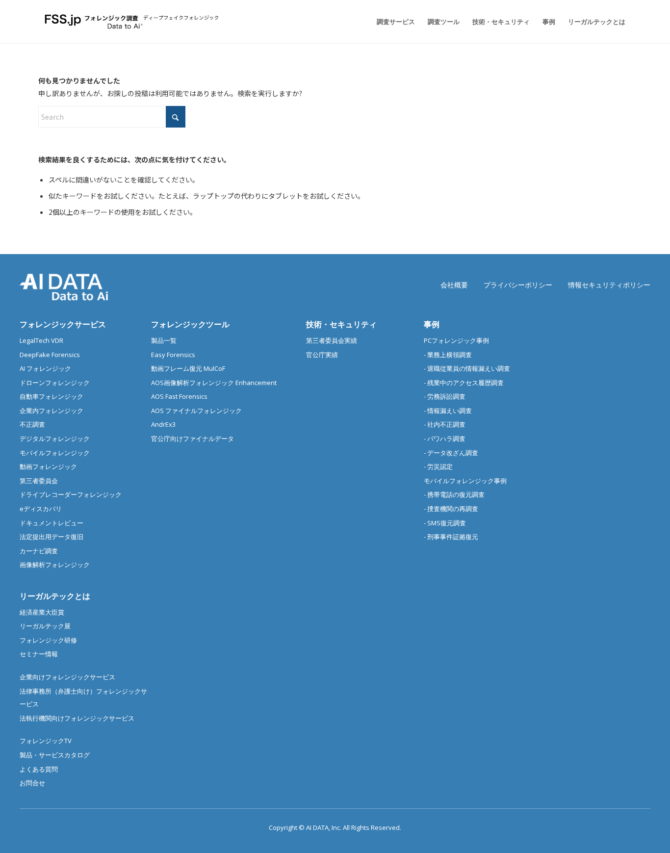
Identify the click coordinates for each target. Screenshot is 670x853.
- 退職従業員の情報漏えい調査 (467, 368)
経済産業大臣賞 (42, 612)
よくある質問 (39, 769)
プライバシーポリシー (518, 284)
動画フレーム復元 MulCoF (188, 368)
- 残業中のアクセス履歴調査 (464, 382)
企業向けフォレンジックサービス (67, 676)
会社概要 (454, 284)
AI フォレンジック (45, 368)
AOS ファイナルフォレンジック (196, 410)
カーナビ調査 (39, 550)
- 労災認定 (438, 466)
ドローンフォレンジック (55, 382)
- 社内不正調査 (444, 424)
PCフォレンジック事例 (456, 340)
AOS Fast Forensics (179, 396)
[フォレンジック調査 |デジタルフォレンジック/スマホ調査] (133, 21)
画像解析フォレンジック (55, 564)
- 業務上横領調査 (448, 354)
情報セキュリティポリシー (609, 284)
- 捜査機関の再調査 (451, 508)
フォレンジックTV (46, 740)
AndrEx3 (163, 424)
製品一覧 (164, 340)
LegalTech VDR (41, 340)
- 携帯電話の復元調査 (454, 494)
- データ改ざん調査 (451, 452)
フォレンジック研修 (48, 640)
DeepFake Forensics (50, 354)
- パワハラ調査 (444, 438)
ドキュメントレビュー (51, 522)
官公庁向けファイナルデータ (192, 438)
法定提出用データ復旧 (51, 536)
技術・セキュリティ (341, 324)
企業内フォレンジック (51, 410)
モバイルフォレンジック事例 (465, 480)
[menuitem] (395, 21)
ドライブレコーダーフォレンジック (71, 494)
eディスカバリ (41, 508)
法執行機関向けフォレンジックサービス (77, 718)
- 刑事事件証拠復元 (451, 536)
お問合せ (32, 782)
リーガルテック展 (45, 625)
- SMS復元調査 (445, 522)
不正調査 (32, 424)
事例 (431, 324)
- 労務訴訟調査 (444, 396)
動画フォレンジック (48, 466)
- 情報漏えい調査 (448, 410)
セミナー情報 (39, 653)
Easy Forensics (173, 354)
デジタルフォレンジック (55, 438)
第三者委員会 (39, 480)
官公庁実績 (322, 354)
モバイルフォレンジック (55, 452)
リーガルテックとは (55, 596)
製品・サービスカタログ (55, 754)
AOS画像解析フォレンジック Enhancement (214, 382)
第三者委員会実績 (331, 340)
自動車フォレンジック (51, 396)
